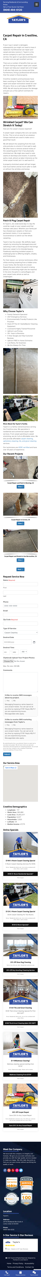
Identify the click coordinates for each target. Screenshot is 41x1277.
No (14, 701)
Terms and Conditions (15, 1267)
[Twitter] (21, 1170)
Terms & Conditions (8, 750)
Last (4, 596)
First (5, 588)
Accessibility (29, 1263)
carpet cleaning (27, 439)
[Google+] (9, 1170)
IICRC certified (24, 447)
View (20, 487)
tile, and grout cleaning (27, 441)
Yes (8, 701)
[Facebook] (5, 1170)
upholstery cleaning (10, 441)
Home (9, 1263)
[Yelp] (13, 1170)
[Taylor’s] (20, 19)
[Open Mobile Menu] (36, 4)
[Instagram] (17, 1170)
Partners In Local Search (20, 1260)
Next (19, 569)
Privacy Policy (18, 750)
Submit (7, 754)
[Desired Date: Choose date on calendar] (34, 642)
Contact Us (29, 1267)
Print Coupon (20, 877)
